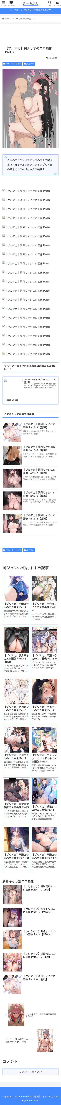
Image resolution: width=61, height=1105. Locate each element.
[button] (55, 588)
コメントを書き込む (30, 1071)
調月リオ (30, 64)
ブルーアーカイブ (13, 64)
